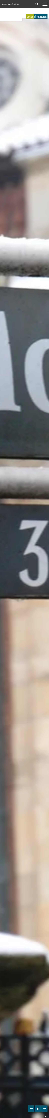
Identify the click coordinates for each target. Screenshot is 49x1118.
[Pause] (38, 1108)
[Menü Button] (44, 4)
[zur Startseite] (36, 16)
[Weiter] (44, 1108)
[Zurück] (31, 1108)
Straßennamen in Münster (11, 4)
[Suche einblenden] (36, 4)
